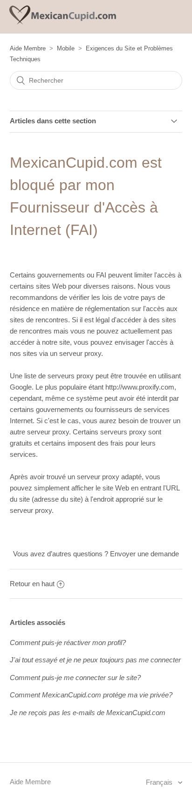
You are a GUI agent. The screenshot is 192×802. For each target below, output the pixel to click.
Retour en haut (32, 584)
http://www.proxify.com (139, 387)
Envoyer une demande (144, 554)
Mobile (66, 48)
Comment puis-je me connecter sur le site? (75, 677)
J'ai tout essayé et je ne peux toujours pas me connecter (95, 660)
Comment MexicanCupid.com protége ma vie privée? (91, 695)
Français (160, 782)
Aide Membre (28, 48)
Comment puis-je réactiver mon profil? (68, 642)
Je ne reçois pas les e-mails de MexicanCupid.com (87, 713)
